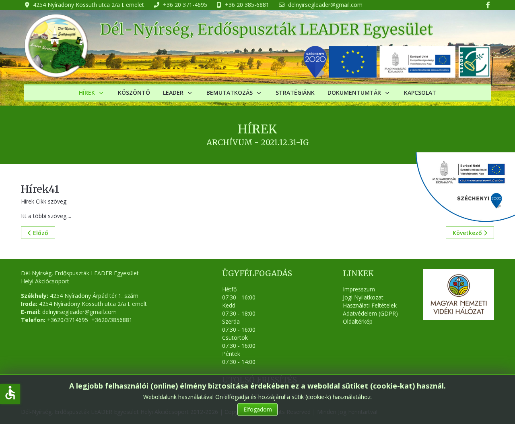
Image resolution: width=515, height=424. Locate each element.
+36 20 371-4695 (185, 4)
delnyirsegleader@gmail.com (325, 4)
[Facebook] (488, 4)
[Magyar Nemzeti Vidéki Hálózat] (458, 294)
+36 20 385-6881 (247, 4)
